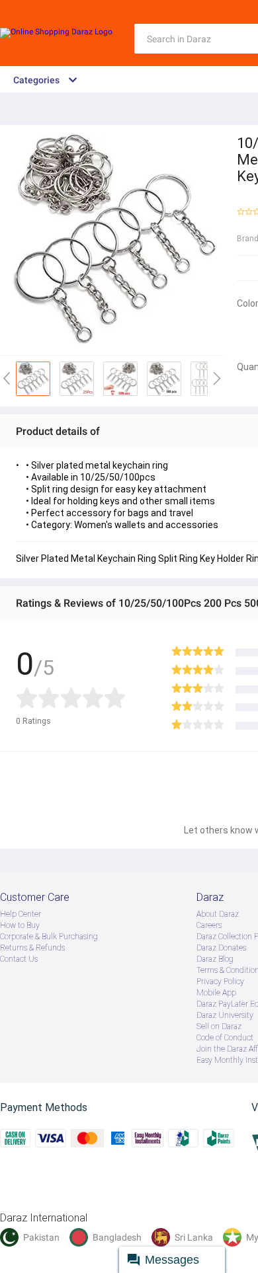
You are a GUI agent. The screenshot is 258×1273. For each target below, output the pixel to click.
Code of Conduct (224, 1037)
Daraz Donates (221, 947)
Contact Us (19, 959)
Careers (209, 925)
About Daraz (217, 914)
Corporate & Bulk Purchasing (49, 936)
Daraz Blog (215, 959)
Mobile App (216, 992)
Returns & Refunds (32, 947)
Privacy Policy (220, 981)
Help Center (20, 914)
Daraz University (224, 1015)
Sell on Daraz (218, 1026)
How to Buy (20, 925)
